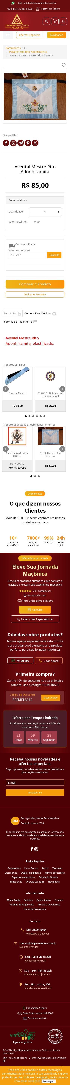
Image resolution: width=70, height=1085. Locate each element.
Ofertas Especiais (29, 35)
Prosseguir (49, 1081)
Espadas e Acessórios (23, 877)
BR (4, 1061)
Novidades (56, 35)
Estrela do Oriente (48, 877)
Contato (35, 610)
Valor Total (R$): (18, 221)
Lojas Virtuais (59, 1057)
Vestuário (57, 868)
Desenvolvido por (42, 1057)
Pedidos (28, 900)
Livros (45, 868)
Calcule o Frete (25, 244)
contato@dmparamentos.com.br (39, 2)
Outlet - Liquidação (31, 872)
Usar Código (51, 697)
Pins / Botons (31, 868)
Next (62, 389)
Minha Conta (13, 900)
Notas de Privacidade (35, 909)
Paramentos (13, 48)
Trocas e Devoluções (49, 904)
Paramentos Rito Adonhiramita (28, 51)
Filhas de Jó (16, 881)
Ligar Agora (51, 661)
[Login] (63, 21)
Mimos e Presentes (55, 872)
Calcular (54, 255)
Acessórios (11, 872)
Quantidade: (16, 211)
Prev (6, 389)
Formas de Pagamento (22, 904)
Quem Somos (43, 900)
